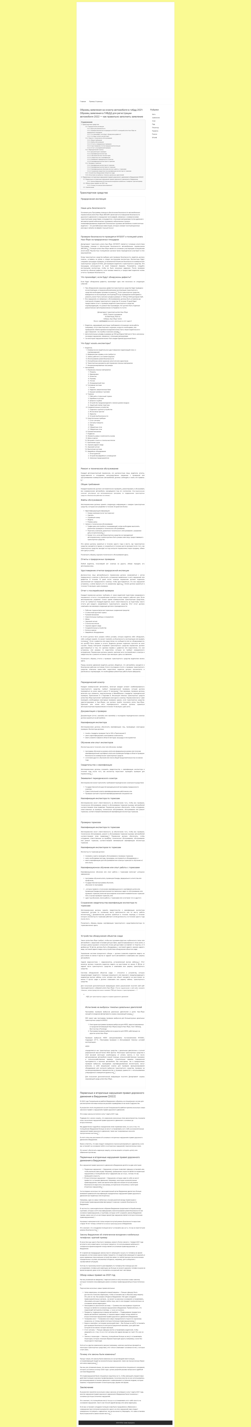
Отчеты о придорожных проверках (101, 144)
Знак (154, 121)
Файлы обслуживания (97, 142)
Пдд (153, 124)
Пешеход (155, 127)
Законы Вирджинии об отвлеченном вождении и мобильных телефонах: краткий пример (116, 181)
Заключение (90, 187)
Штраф (154, 137)
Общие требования (96, 140)
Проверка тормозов (95, 163)
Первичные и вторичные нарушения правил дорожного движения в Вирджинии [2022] (113, 177)
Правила (155, 131)
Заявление (156, 118)
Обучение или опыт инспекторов (100, 155)
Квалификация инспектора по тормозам (103, 161)
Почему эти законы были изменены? (101, 185)
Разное (154, 134)
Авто (154, 114)
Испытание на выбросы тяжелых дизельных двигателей (106, 175)
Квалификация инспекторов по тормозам (103, 167)
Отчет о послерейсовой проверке (101, 148)
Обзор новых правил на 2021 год (96, 183)
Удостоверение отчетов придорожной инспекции (105, 146)
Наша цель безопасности (97, 128)
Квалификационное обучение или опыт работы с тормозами (108, 169)
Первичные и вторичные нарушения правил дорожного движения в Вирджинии (111, 179)
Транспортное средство (90, 124)
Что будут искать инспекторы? (100, 136)
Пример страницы (96, 101)
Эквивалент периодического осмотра (102, 159)
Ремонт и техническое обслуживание (100, 138)
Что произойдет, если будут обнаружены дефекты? (106, 134)
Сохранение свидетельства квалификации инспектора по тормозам (111, 171)
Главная (83, 101)
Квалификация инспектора (99, 153)
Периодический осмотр (96, 149)
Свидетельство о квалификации (100, 157)
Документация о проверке (98, 151)
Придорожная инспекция (96, 126)
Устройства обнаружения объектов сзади (102, 173)
